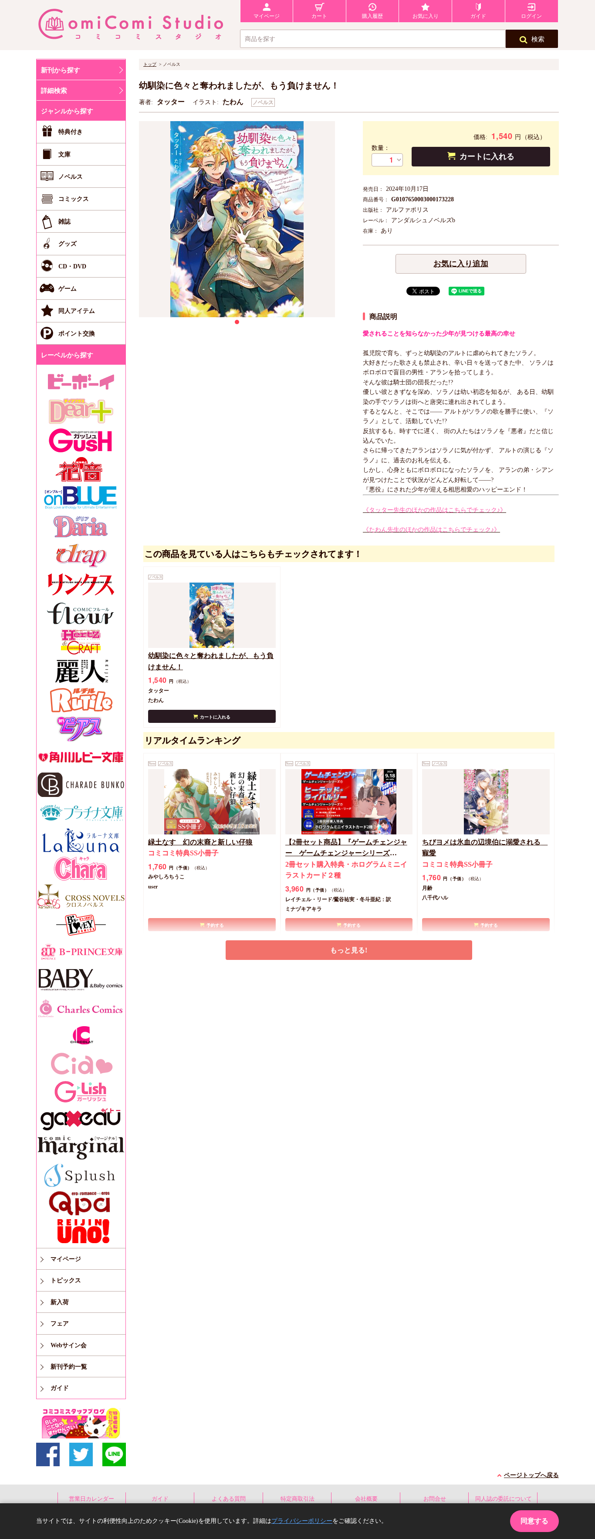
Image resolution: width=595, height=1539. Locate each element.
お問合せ (434, 1498)
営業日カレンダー (91, 1498)
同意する (534, 1521)
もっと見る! (348, 950)
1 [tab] (237, 322)
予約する (215, 925)
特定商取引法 (297, 1498)
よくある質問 (229, 1498)
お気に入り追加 (460, 263)
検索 (537, 39)
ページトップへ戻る (531, 1475)
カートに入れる (487, 156)
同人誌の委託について (503, 1498)
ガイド (160, 1498)
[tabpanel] (237, 219)
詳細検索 (54, 90)
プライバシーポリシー (301, 1521)
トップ (149, 64)
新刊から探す (60, 70)
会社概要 (366, 1498)
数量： (381, 148)
